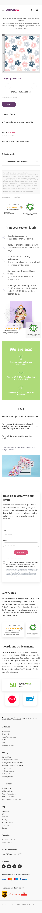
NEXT (9, 104)
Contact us (5, 811)
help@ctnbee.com (8, 450)
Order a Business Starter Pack (11, 799)
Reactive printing (7, 777)
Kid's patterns (23, 28)
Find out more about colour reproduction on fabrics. (18, 191)
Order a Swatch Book (8, 794)
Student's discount (8, 745)
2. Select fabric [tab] (8, 114)
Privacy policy (6, 825)
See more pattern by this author (11, 197)
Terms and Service (7, 822)
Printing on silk (6, 768)
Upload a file (6, 734)
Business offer (6, 788)
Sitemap (4, 828)
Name (4, 530)
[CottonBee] (12, 10)
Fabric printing (6, 757)
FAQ (3, 814)
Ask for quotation (7, 791)
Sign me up (21, 552)
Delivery (4, 820)
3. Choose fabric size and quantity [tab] (17, 122)
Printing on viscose (8, 771)
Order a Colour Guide (8, 797)
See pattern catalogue (9, 737)
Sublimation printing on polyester (12, 765)
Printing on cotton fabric (10, 760)
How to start (6, 731)
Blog (3, 742)
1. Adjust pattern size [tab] (11, 78)
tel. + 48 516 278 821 (8, 840)
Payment (5, 817)
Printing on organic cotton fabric (12, 763)
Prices (3, 740)
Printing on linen (7, 774)
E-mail (5, 540)
